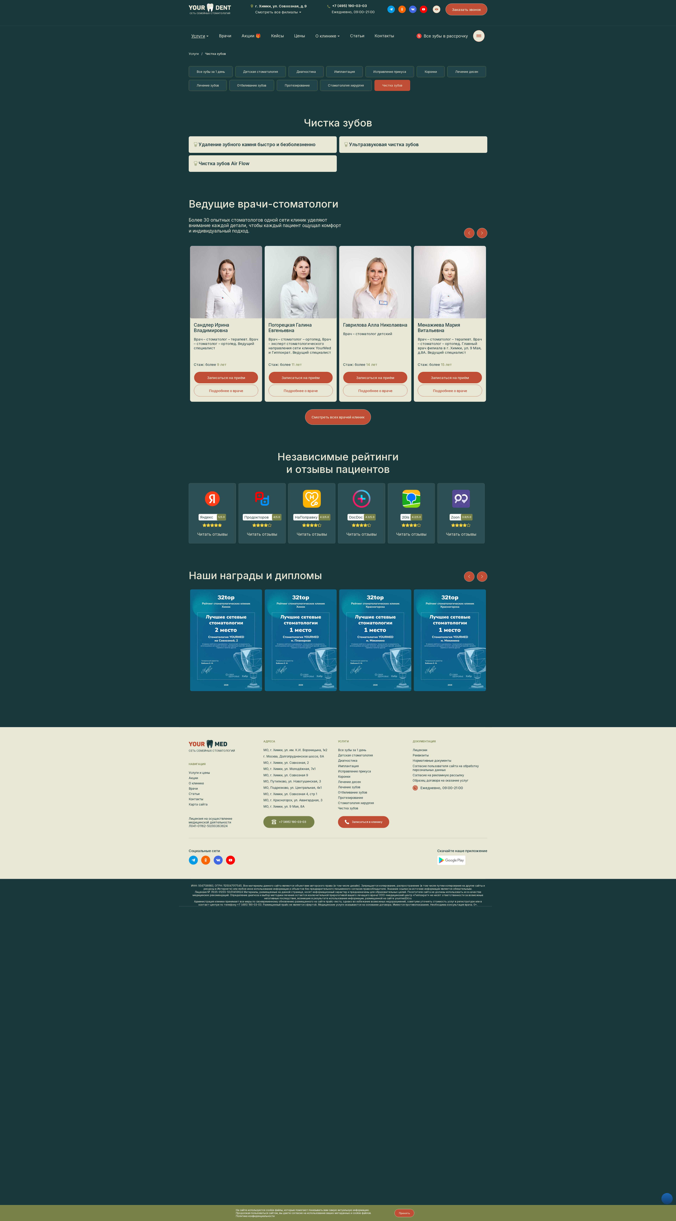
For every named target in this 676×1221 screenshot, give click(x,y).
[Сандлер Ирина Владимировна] (226, 282)
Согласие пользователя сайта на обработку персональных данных (446, 768)
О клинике (325, 36)
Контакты (384, 36)
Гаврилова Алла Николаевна (375, 325)
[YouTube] (423, 9)
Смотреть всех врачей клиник (338, 417)
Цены (299, 36)
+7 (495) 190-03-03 (349, 6)
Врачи (225, 36)
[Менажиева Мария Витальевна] (450, 282)
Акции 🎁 (251, 36)
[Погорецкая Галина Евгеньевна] (301, 282)
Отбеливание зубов (251, 85)
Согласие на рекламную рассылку (438, 775)
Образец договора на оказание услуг (440, 780)
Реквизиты (421, 755)
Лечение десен (466, 72)
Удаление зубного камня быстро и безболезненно (257, 144)
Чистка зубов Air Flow (224, 163)
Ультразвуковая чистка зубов (384, 144)
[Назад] (469, 233)
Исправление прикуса (389, 72)
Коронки (431, 72)
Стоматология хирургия (346, 85)
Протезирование (297, 85)
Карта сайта (198, 804)
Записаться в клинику (367, 822)
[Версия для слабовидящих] (436, 9)
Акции (193, 778)
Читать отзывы (212, 534)
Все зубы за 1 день (211, 72)
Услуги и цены (199, 773)
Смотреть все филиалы (276, 12)
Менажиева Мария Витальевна (439, 327)
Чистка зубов (392, 85)
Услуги (194, 54)
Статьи (357, 36)
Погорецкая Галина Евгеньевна (290, 327)
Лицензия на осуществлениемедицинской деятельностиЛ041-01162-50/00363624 (210, 822)
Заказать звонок (466, 9)
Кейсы (277, 36)
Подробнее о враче (226, 391)
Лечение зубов (208, 85)
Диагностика (306, 72)
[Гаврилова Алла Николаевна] (375, 282)
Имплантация (344, 72)
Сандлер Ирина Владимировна (211, 327)
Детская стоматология (260, 72)
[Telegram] (391, 9)
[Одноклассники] (402, 9)
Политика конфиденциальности (255, 1215)
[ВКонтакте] (413, 9)
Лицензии (420, 750)
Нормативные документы (432, 760)
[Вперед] (482, 233)
